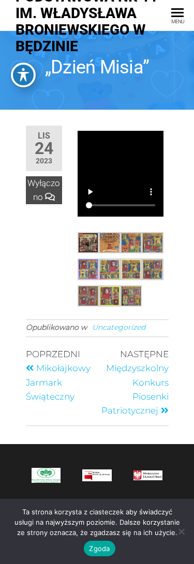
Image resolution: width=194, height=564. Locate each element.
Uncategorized (118, 327)
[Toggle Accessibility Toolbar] (23, 75)
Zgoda (99, 548)
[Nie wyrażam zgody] (181, 531)
